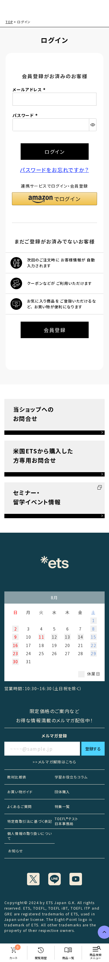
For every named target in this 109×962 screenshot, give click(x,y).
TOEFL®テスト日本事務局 (66, 821)
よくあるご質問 (19, 806)
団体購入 (62, 791)
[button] (54, 198)
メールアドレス (29, 89)
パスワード (25, 115)
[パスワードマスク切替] (92, 125)
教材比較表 (16, 776)
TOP (9, 21)
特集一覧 (62, 806)
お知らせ (13, 850)
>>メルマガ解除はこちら (54, 762)
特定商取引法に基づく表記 (29, 821)
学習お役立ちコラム (71, 776)
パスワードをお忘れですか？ (54, 169)
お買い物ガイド (20, 791)
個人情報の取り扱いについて (29, 836)
